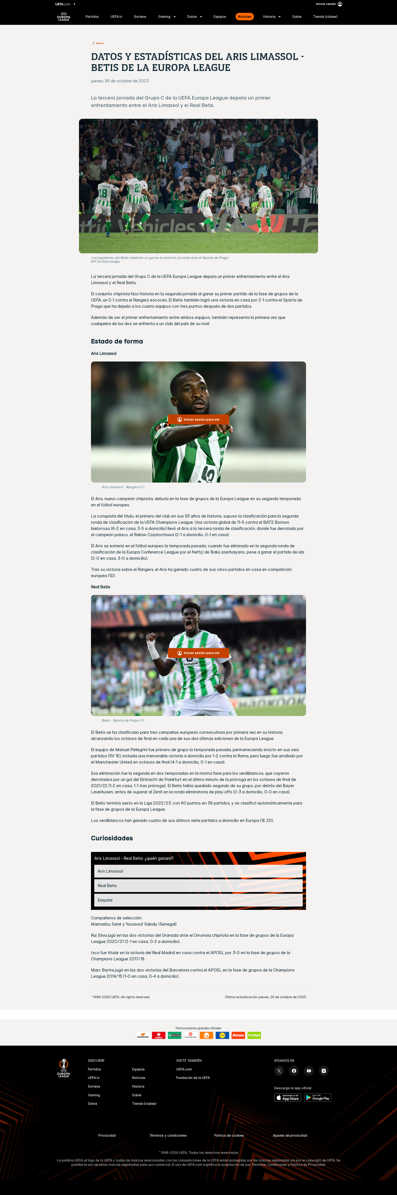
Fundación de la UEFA (193, 1078)
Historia (138, 1086)
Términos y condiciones (168, 1135)
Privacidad (107, 1135)
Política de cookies (229, 1135)
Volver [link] (100, 43)
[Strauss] (158, 1035)
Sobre (136, 1095)
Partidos (94, 1069)
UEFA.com (184, 1069)
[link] (92, 16)
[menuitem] (93, 16)
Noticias (138, 1078)
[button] (166, 16)
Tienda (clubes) (144, 1103)
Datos (92, 1103)
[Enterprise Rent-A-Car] (174, 1035)
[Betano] (238, 1035)
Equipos (138, 1069)
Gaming (94, 1095)
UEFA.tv (94, 1078)
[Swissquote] (190, 1035)
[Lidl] (222, 1035)
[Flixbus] (254, 1035)
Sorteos (94, 1086)
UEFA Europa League (64, 16)
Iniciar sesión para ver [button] (202, 419)
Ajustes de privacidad (290, 1135)
